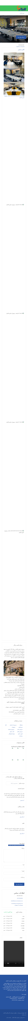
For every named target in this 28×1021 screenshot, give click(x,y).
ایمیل (22, 871)
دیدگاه (22, 848)
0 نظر (16, 29)
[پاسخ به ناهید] (23, 826)
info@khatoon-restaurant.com (17, 900)
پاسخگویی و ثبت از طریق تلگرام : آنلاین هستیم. (15, 996)
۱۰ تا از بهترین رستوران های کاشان (18, 1017)
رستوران (13, 727)
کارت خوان (12, 731)
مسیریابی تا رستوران (20, 46)
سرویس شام (20, 729)
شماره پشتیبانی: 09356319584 (18, 1000)
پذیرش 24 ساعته (13, 725)
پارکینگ (21, 725)
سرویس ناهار (20, 731)
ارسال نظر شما (21, 37)
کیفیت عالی (20, 733)
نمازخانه (21, 736)
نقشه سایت (8, 1017)
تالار (6, 725)
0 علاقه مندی (8, 29)
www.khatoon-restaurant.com (17, 903)
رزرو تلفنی (20, 727)
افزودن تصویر (22, 32)
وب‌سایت (22, 877)
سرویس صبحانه (11, 729)
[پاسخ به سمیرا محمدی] (23, 791)
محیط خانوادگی (12, 733)
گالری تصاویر (21, 49)
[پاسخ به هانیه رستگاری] (23, 809)
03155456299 (20, 898)
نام (23, 864)
